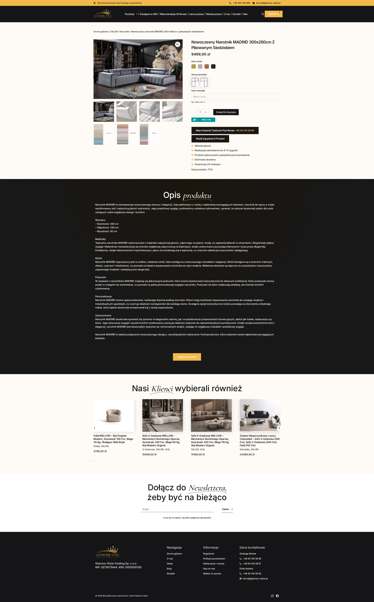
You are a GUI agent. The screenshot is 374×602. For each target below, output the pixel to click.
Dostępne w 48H (148, 14)
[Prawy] (204, 82)
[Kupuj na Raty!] (203, 119)
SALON (114, 31)
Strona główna (101, 31)
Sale (245, 14)
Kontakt (237, 14)
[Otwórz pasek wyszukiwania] (262, 14)
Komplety (196, 449)
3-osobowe (100, 449)
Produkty (129, 14)
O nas (227, 14)
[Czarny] (213, 66)
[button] (177, 44)
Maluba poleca (214, 14)
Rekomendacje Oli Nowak (173, 14)
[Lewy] (195, 82)
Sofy (118, 449)
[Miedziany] (207, 66)
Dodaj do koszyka (226, 112)
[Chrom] (200, 66)
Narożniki (124, 31)
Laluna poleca (196, 14)
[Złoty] (193, 66)
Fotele (243, 449)
